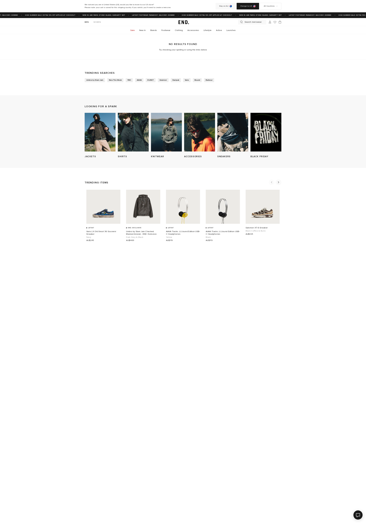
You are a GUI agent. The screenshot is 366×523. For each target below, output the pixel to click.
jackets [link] (90, 156)
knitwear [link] (157, 156)
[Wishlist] (275, 22)
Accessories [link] (193, 30)
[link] (183, 22)
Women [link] (97, 22)
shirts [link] (122, 156)
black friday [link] (259, 156)
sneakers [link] (224, 156)
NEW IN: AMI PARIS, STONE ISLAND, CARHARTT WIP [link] (100, 15)
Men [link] (87, 22)
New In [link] (142, 30)
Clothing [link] (179, 30)
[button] (271, 182)
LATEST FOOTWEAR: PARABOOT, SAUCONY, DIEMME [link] (150, 15)
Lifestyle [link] (208, 30)
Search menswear (253, 22)
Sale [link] (132, 30)
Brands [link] (153, 30)
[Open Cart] (280, 22)
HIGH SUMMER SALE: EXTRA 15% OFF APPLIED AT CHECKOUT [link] (47, 15)
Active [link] (219, 30)
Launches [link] (231, 30)
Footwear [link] (165, 30)
